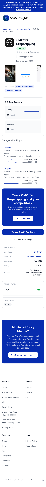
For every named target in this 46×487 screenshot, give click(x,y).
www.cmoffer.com (34, 256)
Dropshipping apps (14, 90)
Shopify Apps (7, 427)
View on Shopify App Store (23, 232)
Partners (5, 465)
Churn (4, 387)
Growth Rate (7, 407)
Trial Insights (7, 392)
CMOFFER (38, 252)
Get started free (23, 218)
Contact (29, 387)
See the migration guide (23, 355)
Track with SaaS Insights (23, 239)
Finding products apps (24, 86)
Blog (4, 446)
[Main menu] (41, 18)
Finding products (23, 29)
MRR (4, 402)
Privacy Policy (31, 441)
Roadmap (6, 461)
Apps (11, 29)
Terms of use (31, 446)
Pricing (28, 397)
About (4, 441)
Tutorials (29, 392)
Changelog (6, 456)
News (4, 451)
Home (4, 29)
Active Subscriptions (10, 397)
